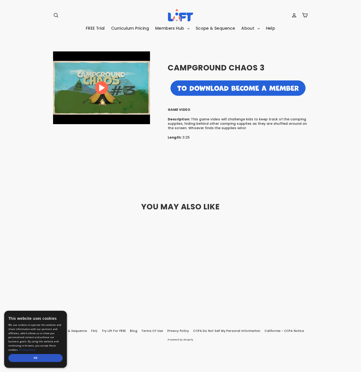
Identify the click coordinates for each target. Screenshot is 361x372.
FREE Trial (95, 28)
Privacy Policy (178, 331)
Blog (133, 331)
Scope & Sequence (215, 28)
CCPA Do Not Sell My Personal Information (226, 331)
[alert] (35, 339)
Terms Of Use (152, 331)
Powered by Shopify (180, 339)
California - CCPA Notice (284, 331)
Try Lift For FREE (114, 331)
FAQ (94, 331)
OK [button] (36, 358)
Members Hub (170, 28)
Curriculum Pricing (130, 28)
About (248, 28)
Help (270, 28)
